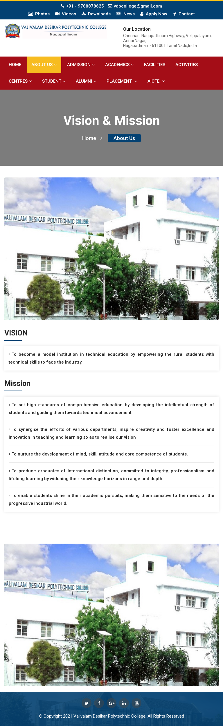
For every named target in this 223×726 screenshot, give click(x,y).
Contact (185, 14)
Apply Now (155, 14)
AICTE (154, 81)
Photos (41, 14)
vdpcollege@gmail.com (138, 6)
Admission (79, 64)
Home (15, 64)
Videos (68, 14)
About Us (42, 64)
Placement (120, 81)
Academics (117, 64)
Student (51, 81)
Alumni (84, 81)
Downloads (98, 14)
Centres (18, 81)
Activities (186, 64)
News (128, 14)
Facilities (154, 64)
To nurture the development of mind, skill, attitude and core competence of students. (100, 454)
